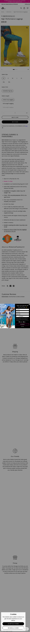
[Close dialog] (29, 304)
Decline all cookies (13, 628)
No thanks (22, 326)
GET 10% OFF (23, 324)
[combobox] (17, 316)
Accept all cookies (13, 624)
